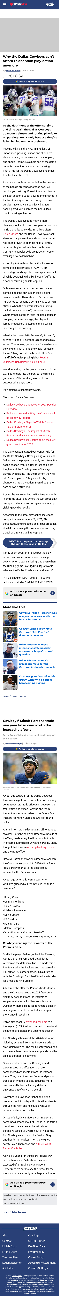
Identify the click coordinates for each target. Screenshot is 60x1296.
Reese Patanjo (14, 743)
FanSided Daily (36, 1246)
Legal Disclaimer (12, 1262)
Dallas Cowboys (19, 696)
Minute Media (17, 1276)
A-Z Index (7, 1268)
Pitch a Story (9, 1251)
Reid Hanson (13, 70)
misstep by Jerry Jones (40, 847)
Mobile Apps (9, 1246)
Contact (7, 1240)
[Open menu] (4, 4)
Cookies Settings (38, 1268)
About (5, 1235)
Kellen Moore (10, 233)
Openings (33, 1235)
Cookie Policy (36, 1257)
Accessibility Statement (42, 1262)
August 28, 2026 (47, 936)
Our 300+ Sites (36, 1240)
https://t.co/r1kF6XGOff (30, 932)
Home (6, 696)
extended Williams (36, 1021)
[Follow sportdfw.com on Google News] (52, 593)
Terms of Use (10, 1257)
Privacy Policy (36, 1251)
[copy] (21, 76)
